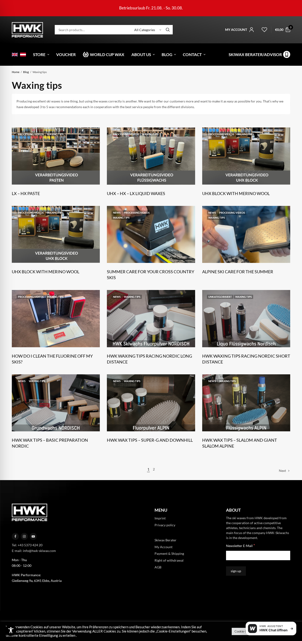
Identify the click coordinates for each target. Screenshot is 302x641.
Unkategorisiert (220, 296)
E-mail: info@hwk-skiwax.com (34, 551)
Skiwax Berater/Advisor (255, 54)
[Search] (167, 29)
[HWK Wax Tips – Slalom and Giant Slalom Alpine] (246, 402)
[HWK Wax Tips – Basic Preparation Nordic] (56, 402)
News (117, 212)
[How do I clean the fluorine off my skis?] (56, 318)
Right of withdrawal (169, 561)
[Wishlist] (262, 29)
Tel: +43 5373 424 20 (27, 545)
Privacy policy (165, 525)
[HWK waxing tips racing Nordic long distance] (151, 318)
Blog (167, 54)
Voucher (66, 54)
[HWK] (27, 29)
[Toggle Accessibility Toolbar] (11, 630)
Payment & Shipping (169, 554)
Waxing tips (55, 134)
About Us (141, 54)
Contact (192, 54)
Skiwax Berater (165, 540)
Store (39, 54)
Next (282, 471)
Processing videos (31, 134)
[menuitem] (15, 54)
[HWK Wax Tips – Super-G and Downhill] (151, 402)
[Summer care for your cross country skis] (151, 234)
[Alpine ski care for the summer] (246, 234)
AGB (158, 567)
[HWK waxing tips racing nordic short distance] (246, 318)
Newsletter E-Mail (240, 545)
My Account (163, 547)
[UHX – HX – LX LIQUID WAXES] (151, 155)
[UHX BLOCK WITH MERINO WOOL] (246, 155)
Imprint (160, 518)
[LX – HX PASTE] (56, 155)
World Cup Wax (107, 54)
